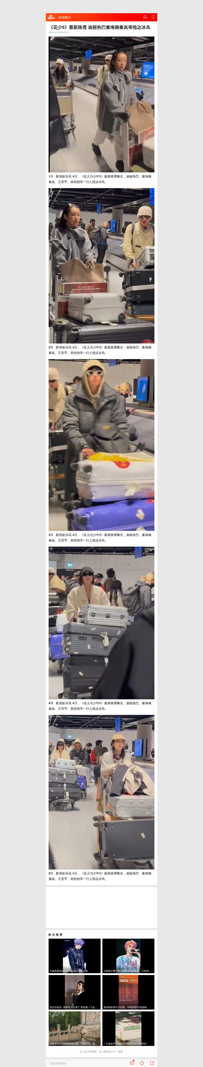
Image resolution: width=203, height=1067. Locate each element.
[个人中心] (145, 17)
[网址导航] (153, 17)
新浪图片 (65, 17)
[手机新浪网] (51, 17)
